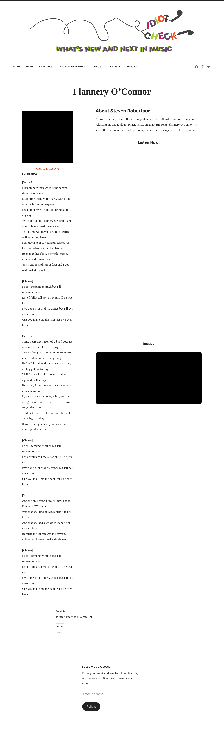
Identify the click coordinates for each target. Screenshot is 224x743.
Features (45, 66)
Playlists (114, 66)
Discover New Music (72, 66)
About (130, 66)
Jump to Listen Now (48, 168)
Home (17, 66)
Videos (96, 66)
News (30, 66)
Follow (91, 707)
